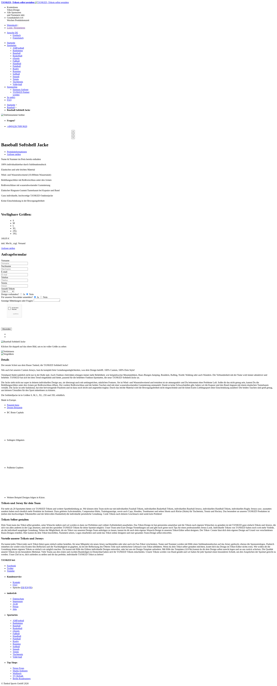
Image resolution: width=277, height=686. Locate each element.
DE (23, 587)
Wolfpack (17, 673)
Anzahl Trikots (8, 288)
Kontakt (16, 582)
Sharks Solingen (20, 671)
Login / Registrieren (16, 28)
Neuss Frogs (18, 668)
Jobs (15, 609)
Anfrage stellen (14, 154)
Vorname (5, 260)
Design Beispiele (14, 407)
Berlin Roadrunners (22, 678)
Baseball (11, 107)
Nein (31, 294)
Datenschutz (18, 599)
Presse (15, 606)
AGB (15, 604)
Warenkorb (12, 25)
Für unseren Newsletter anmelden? (17, 297)
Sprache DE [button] (12, 32)
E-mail (4, 272)
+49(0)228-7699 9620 (17, 126)
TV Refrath (18, 676)
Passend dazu (13, 405)
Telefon (4, 277)
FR (30, 587)
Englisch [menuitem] (17, 35)
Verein (4, 283)
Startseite (11, 105)
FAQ (15, 585)
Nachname (6, 266)
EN (26, 587)
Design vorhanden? (10, 294)
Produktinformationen (17, 152)
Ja (24, 294)
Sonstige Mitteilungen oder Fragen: (17, 301)
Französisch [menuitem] (18, 38)
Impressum (18, 601)
